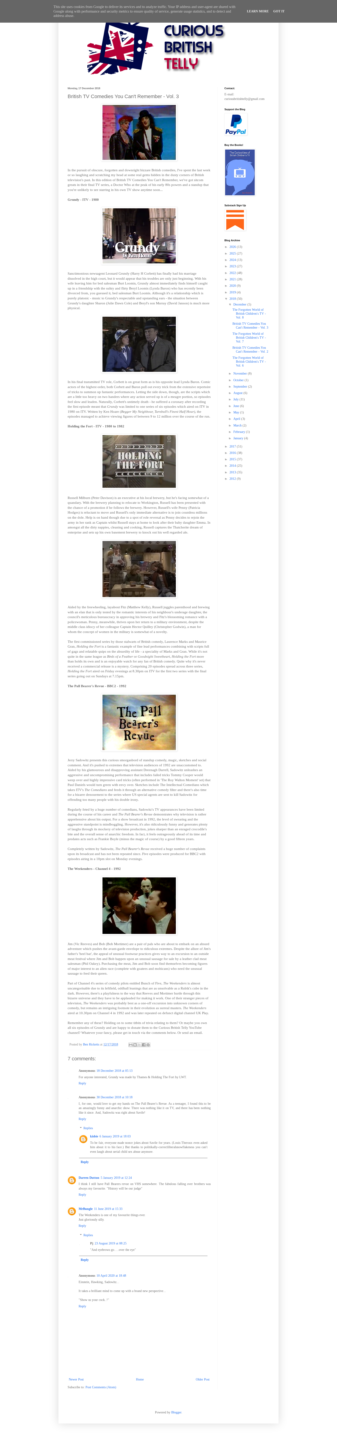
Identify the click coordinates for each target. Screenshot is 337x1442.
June (236, 406)
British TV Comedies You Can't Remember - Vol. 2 (250, 349)
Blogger (176, 1412)
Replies (88, 1128)
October (239, 380)
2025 (233, 253)
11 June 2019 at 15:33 (108, 1209)
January (238, 438)
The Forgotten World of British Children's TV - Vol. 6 (249, 361)
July (236, 399)
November (240, 373)
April (237, 419)
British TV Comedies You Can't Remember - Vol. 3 (250, 325)
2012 (233, 478)
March (238, 425)
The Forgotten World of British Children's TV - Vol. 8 (249, 313)
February (239, 432)
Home (140, 1379)
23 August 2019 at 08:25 (111, 1243)
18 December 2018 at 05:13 (115, 1070)
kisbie (94, 1136)
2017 (233, 446)
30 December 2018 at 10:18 (115, 1097)
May (236, 412)
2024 (233, 260)
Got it (279, 11)
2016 (233, 453)
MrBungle (86, 1209)
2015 (233, 459)
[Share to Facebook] (143, 1045)
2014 (233, 465)
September (240, 386)
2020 (233, 285)
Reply (82, 1083)
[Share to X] (139, 1045)
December (240, 304)
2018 (233, 298)
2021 (233, 279)
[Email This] (130, 1045)
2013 (233, 472)
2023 (233, 266)
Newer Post (76, 1379)
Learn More (258, 11)
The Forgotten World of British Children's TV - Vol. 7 (249, 337)
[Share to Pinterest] (148, 1045)
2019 (233, 292)
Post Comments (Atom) (101, 1387)
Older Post (203, 1379)
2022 (233, 273)
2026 (233, 247)
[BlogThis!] (135, 1045)
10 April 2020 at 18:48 (111, 1275)
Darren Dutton (89, 1177)
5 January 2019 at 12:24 (116, 1177)
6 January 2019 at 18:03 (115, 1136)
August (238, 393)
